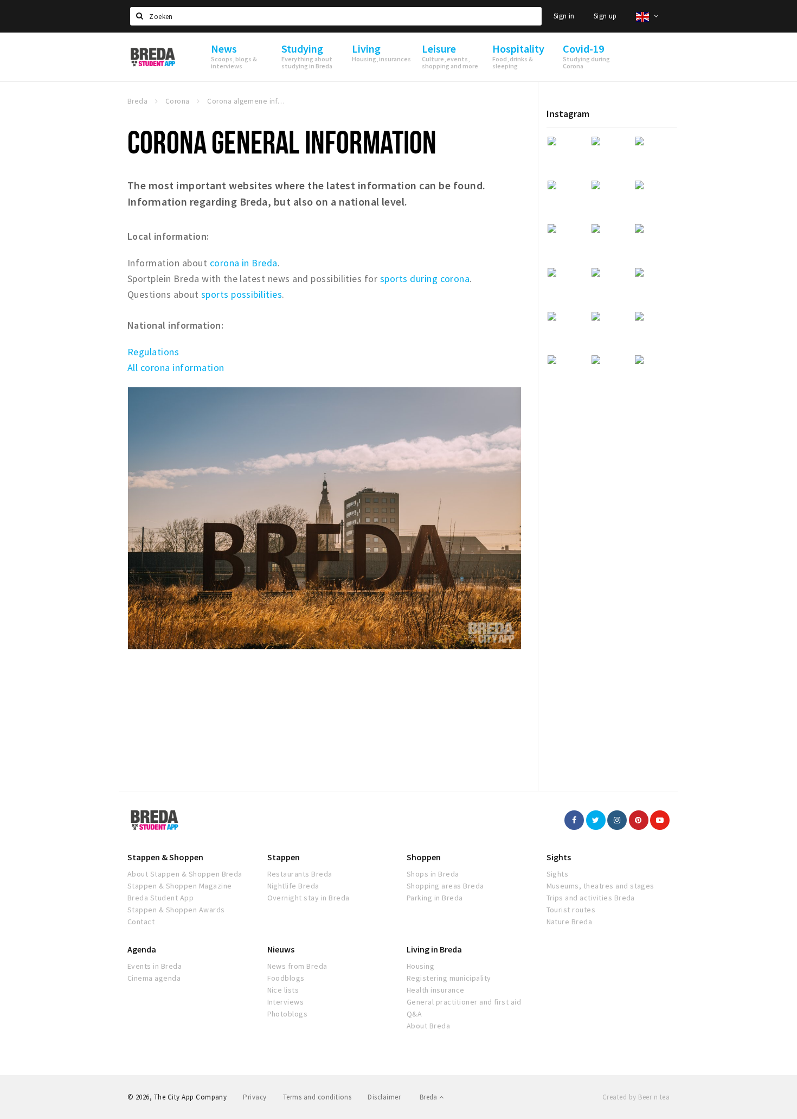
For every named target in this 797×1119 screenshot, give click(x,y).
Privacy (254, 1097)
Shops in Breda (433, 874)
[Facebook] (574, 820)
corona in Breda (244, 263)
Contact (141, 921)
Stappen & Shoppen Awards (176, 910)
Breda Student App (160, 898)
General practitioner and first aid (464, 1002)
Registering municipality (449, 978)
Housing (420, 966)
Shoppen (424, 857)
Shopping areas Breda (445, 886)
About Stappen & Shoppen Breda (184, 874)
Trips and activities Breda (591, 898)
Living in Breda (434, 949)
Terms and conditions (317, 1097)
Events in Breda (154, 966)
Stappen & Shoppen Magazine (179, 886)
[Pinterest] (638, 820)
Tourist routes (571, 910)
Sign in (564, 16)
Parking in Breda (435, 898)
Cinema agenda (154, 978)
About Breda (428, 1026)
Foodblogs (286, 978)
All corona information (175, 367)
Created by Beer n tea (636, 1097)
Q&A (414, 1014)
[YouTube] (660, 820)
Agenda (141, 949)
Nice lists (283, 990)
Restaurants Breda (299, 874)
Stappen (283, 857)
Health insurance (436, 990)
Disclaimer (384, 1097)
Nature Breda (570, 921)
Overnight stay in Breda (308, 898)
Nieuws (280, 949)
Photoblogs (287, 1014)
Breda (429, 1097)
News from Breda (297, 966)
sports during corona (425, 278)
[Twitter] (596, 820)
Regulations (153, 352)
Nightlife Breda (293, 886)
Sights (559, 857)
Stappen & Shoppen (165, 857)
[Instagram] (617, 820)
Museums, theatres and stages (600, 886)
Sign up (605, 16)
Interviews (285, 1002)
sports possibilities (241, 294)
